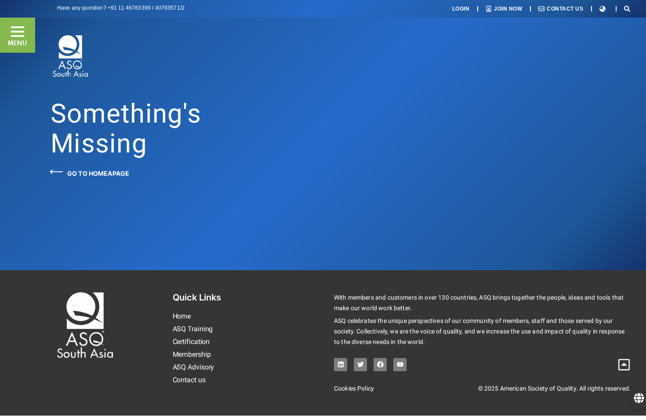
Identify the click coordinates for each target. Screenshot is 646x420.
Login (461, 9)
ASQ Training (193, 329)
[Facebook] (380, 364)
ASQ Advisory (193, 367)
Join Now (508, 9)
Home (182, 316)
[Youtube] (399, 364)
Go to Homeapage (98, 173)
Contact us (189, 380)
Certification (191, 341)
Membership (192, 354)
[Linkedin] (340, 364)
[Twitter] (360, 364)
